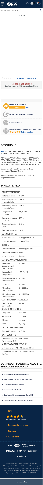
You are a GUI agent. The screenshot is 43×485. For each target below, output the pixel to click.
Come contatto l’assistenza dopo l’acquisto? (18, 410)
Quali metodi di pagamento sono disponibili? (18, 405)
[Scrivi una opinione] (6, 78)
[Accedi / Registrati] (27, 4)
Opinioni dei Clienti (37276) (15, 429)
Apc (2, 151)
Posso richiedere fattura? (12, 400)
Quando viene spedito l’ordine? (14, 394)
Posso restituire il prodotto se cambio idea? (18, 389)
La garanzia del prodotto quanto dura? (16, 384)
